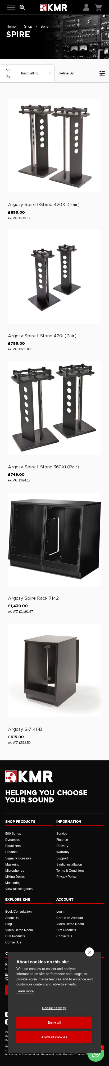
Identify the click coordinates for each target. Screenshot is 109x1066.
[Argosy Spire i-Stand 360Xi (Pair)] (54, 408)
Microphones (14, 870)
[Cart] (98, 7)
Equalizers (13, 846)
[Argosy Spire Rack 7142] (54, 539)
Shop (28, 26)
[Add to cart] (94, 187)
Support (62, 858)
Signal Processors (18, 858)
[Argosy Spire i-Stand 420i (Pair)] (54, 277)
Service (61, 834)
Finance (62, 840)
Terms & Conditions (70, 870)
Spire (44, 26)
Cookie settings (54, 1008)
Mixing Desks (15, 877)
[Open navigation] (11, 7)
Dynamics (12, 840)
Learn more (25, 991)
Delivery (62, 846)
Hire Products (15, 936)
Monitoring (13, 883)
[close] (89, 951)
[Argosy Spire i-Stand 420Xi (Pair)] (54, 145)
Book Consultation (18, 911)
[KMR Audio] (53, 7)
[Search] (22, 7)
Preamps (11, 852)
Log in (60, 911)
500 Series (13, 834)
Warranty (62, 852)
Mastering (12, 864)
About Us (12, 918)
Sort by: (22, 73)
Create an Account (69, 918)
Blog (8, 924)
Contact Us (13, 942)
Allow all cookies (54, 1037)
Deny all (54, 1023)
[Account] (86, 7)
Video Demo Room (19, 930)
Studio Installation (69, 864)
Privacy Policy (66, 877)
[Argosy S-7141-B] (54, 670)
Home (11, 26)
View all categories (19, 889)
